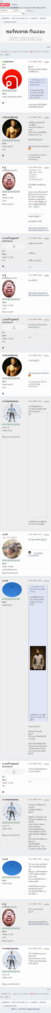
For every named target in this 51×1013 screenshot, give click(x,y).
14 (47, 51)
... (4, 55)
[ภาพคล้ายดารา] (3, 266)
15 (1, 55)
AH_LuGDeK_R (33, 555)
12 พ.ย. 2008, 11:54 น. (35, 948)
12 (42, 51)
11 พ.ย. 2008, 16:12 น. (35, 167)
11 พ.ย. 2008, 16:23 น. (35, 238)
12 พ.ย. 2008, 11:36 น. (35, 580)
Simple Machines (33, 1009)
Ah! (6, 534)
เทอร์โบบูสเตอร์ (12, 238)
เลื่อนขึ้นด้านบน (6, 994)
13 (45, 51)
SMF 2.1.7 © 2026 (18, 1009)
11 (39, 51)
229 (6, 55)
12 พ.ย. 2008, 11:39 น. (35, 764)
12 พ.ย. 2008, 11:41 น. (35, 799)
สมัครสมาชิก (41, 8)
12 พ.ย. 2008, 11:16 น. (35, 401)
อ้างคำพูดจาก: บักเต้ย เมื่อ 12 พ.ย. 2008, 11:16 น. (37, 589)
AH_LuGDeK (38, 553)
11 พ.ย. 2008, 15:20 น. (35, 61)
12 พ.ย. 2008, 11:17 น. (35, 534)
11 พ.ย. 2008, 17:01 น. (35, 355)
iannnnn (9, 61)
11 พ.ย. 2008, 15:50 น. (35, 117)
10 (36, 51)
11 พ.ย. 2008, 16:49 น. (35, 275)
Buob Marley (11, 117)
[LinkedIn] (3, 155)
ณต (6, 580)
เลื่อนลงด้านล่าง (6, 52)
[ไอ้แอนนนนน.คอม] (3, 103)
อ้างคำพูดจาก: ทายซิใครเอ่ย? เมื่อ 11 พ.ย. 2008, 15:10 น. (37, 82)
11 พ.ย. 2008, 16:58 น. (35, 319)
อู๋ (5, 167)
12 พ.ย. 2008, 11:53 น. (35, 904)
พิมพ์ (48, 47)
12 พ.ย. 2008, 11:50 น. (35, 859)
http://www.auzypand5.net (37, 228)
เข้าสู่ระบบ (28, 8)
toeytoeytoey (11, 401)
